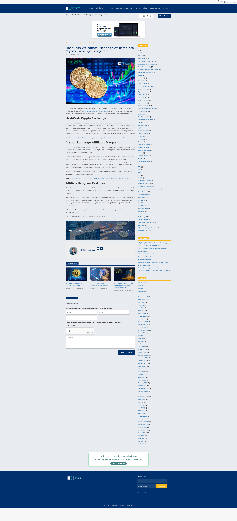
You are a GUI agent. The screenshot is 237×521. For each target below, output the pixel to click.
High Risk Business (144, 161)
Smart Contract (143, 208)
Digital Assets (142, 128)
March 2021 (141, 413)
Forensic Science (143, 147)
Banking (140, 53)
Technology (142, 217)
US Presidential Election (146, 222)
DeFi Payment (142, 125)
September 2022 (143, 363)
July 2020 (141, 435)
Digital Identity (143, 133)
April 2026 (141, 291)
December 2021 (143, 388)
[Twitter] (147, 16)
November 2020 (143, 424)
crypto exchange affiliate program (94, 216)
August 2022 (142, 366)
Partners (138, 8)
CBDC (140, 75)
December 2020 (143, 421)
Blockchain (100, 8)
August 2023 (142, 333)
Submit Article (155, 8)
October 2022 (142, 360)
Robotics (141, 205)
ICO (139, 164)
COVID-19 (141, 78)
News (140, 172)
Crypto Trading (143, 103)
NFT (139, 175)
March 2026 (142, 294)
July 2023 (141, 335)
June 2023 (141, 338)
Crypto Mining (142, 97)
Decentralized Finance (145, 119)
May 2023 (141, 341)
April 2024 (141, 310)
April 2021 (141, 410)
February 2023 (142, 349)
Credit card (141, 80)
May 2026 (141, 288)
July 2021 (141, 402)
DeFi (139, 122)
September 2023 (143, 330)
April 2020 (141, 444)
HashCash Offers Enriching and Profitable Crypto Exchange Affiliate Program (102, 178)
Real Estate (141, 197)
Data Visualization (144, 117)
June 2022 (141, 371)
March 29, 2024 (118, 290)
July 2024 (141, 302)
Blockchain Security (144, 67)
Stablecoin (141, 211)
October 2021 (142, 394)
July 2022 (141, 369)
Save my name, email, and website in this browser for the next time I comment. (94, 322)
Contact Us (166, 8)
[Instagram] (144, 16)
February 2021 (142, 416)
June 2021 (141, 405)
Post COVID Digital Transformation (149, 189)
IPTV (139, 167)
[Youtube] (150, 16)
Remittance (141, 200)
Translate (234, 3)
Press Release (93, 43)
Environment (142, 136)
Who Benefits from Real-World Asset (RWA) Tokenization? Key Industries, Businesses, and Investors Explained (153, 256)
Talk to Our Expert (118, 463)
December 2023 (143, 321)
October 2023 (142, 327)
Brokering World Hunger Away (148, 69)
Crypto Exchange (76, 216)
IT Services (128, 8)
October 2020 (142, 427)
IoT (112, 8)
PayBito (140, 178)
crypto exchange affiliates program (96, 111)
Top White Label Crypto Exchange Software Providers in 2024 (123, 286)
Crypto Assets (142, 83)
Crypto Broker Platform (145, 86)
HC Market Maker (143, 155)
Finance (140, 142)
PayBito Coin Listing (144, 180)
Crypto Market (142, 94)
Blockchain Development (146, 61)
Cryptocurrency (143, 105)
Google (140, 153)
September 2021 (143, 396)
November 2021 (143, 391)
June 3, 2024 (69, 288)
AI (107, 8)
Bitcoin (140, 55)
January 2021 (142, 419)
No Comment (72, 298)
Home (91, 8)
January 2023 (142, 352)
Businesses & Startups (145, 72)
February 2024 (143, 316)
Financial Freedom (144, 144)
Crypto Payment (143, 100)
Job (139, 169)
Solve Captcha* (71, 325)
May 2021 (141, 408)
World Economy (143, 230)
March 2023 (142, 346)
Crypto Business (143, 89)
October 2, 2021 (70, 55)
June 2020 (141, 438)
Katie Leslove (81, 55)
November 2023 (143, 324)
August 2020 (142, 433)
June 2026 (141, 285)
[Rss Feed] (101, 248)
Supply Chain (142, 214)
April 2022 (141, 377)
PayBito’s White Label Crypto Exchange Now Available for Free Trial (99, 138)
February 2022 (143, 383)
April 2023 (141, 344)
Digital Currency (143, 130)
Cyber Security (143, 111)
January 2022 (142, 385)
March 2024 (142, 313)
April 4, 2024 (93, 288)
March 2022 (142, 380)
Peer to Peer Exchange (145, 186)
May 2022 (141, 374)
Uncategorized (143, 219)
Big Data (119, 8)
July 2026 (141, 283)
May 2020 (141, 441)
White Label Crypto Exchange (147, 228)
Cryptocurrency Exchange (74, 43)
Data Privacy (142, 114)
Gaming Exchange (144, 150)
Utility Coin (141, 225)
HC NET (140, 158)
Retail (140, 203)
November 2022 (143, 358)
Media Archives (164, 16)
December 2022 (143, 355)
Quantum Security (144, 194)
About (145, 8)
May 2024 (141, 308)
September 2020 (143, 430)
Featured (85, 43)
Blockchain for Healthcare (146, 64)
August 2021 (142, 399)
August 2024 (142, 299)
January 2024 (142, 319)
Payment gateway (144, 183)
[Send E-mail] (98, 248)
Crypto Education (143, 92)
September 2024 (143, 296)
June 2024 (141, 305)
